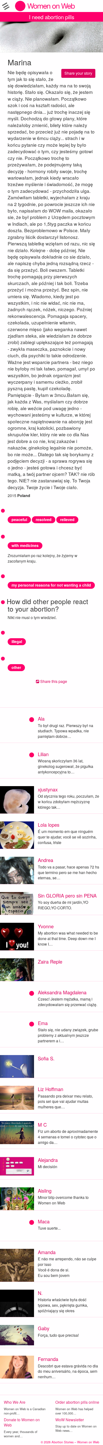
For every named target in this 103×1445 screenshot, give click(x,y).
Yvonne (46, 926)
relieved (67, 519)
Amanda (47, 1252)
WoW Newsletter (69, 1419)
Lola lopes (48, 824)
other (16, 667)
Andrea (45, 859)
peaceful (19, 519)
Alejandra (48, 1159)
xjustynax (48, 789)
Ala (41, 718)
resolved (44, 519)
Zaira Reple (50, 961)
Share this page (53, 681)
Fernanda (48, 1358)
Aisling (45, 1190)
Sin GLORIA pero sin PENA (67, 895)
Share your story (78, 73)
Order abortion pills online (77, 1402)
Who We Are (14, 1402)
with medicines (25, 545)
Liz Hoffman (50, 1089)
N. (40, 1292)
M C (42, 1124)
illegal (16, 641)
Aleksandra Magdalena (62, 992)
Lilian (43, 754)
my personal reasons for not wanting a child (51, 585)
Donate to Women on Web (22, 1422)
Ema (43, 1023)
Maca (44, 1221)
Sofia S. (46, 1058)
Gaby (43, 1328)
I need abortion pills (51, 17)
